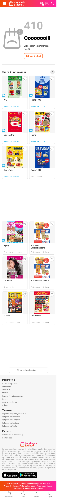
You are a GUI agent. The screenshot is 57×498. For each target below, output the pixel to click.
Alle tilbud (6, 390)
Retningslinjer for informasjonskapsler (28, 488)
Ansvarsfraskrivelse (11, 486)
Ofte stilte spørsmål (10, 384)
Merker (5, 393)
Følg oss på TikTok (10, 426)
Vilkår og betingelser (28, 486)
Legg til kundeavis (9, 402)
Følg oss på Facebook (11, 417)
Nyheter (5, 405)
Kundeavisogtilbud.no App (13, 396)
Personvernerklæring (44, 486)
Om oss (5, 399)
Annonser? (6, 387)
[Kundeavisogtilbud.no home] (17, 3)
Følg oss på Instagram (11, 420)
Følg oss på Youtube (10, 423)
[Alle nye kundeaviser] (52, 72)
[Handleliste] (47, 3)
